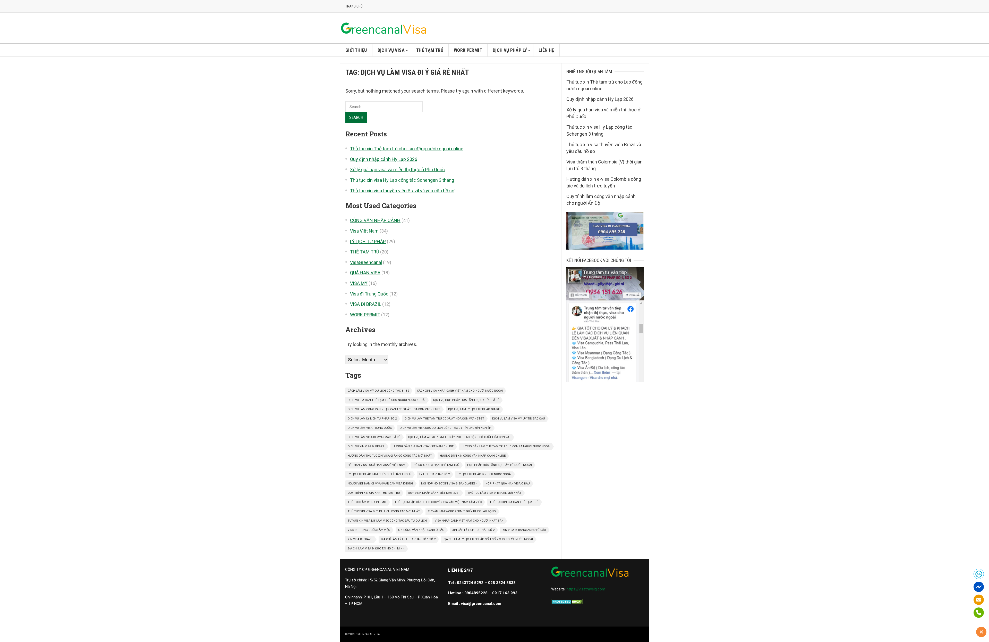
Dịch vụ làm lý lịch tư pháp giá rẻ (474, 409)
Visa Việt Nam (364, 231)
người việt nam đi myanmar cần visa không (380, 483)
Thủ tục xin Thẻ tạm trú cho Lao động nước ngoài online (406, 148)
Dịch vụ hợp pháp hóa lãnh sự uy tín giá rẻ (466, 400)
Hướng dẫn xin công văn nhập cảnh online (473, 455)
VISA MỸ (359, 283)
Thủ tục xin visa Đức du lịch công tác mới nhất (384, 511)
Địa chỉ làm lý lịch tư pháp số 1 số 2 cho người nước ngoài (488, 539)
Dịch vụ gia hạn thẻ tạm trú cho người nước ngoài (386, 400)
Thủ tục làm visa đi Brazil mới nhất (494, 493)
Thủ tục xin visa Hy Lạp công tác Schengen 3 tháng (402, 180)
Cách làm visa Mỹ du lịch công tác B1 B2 (378, 390)
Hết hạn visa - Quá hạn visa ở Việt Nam (376, 465)
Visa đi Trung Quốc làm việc (369, 530)
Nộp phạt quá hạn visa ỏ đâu (507, 483)
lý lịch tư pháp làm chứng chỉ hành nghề (379, 474)
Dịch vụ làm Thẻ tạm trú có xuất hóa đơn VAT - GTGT (444, 418)
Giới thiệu (356, 50)
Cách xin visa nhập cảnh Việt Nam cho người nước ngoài (460, 390)
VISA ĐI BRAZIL (365, 304)
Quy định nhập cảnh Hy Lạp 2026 (383, 159)
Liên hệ (546, 50)
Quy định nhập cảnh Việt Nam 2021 (433, 493)
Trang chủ (354, 6)
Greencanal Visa (368, 634)
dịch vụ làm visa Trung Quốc (370, 428)
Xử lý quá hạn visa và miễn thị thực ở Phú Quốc (397, 169)
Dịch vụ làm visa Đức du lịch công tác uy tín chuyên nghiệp (445, 428)
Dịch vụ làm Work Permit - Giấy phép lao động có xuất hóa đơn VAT (459, 437)
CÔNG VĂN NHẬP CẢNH (375, 220)
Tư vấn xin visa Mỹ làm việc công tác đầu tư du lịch (387, 520)
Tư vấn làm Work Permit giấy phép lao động (462, 511)
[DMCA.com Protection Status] (567, 603)
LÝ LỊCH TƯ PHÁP (368, 241)
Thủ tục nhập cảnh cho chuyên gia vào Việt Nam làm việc (438, 502)
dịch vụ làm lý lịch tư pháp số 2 (372, 418)
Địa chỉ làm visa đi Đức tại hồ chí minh (376, 548)
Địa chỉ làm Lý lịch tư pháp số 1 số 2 (408, 539)
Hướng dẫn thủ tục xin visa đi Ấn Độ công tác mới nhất (390, 455)
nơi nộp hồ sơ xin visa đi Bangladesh (449, 483)
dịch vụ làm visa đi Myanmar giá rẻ (374, 437)
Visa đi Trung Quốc (369, 294)
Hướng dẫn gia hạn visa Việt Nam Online (423, 446)
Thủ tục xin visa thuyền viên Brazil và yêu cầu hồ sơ (402, 190)
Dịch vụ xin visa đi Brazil (366, 446)
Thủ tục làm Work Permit (367, 502)
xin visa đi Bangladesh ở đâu (524, 530)
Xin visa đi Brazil (360, 539)
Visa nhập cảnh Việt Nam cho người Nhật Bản (469, 520)
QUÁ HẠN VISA (365, 272)
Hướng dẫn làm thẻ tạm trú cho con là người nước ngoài (506, 446)
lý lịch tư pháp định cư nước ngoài (484, 474)
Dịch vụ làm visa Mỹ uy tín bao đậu (518, 418)
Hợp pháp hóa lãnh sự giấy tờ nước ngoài (499, 465)
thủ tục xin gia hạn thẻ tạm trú (514, 502)
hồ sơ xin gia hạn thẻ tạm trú (436, 465)
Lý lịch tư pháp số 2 (434, 474)
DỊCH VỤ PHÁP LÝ (510, 50)
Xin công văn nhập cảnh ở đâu (421, 530)
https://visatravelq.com (586, 589)
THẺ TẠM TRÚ (429, 50)
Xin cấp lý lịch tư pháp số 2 (473, 530)
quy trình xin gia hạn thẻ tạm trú (374, 493)
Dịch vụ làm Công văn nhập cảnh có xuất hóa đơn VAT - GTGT (394, 409)
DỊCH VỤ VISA (391, 50)
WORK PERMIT (468, 50)
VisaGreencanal (366, 262)
